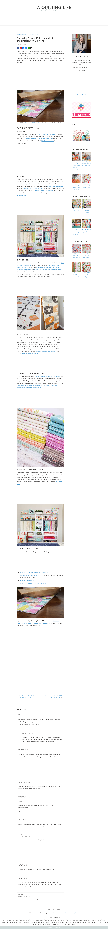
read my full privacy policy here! (68, 913)
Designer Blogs (58, 927)
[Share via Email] (29, 48)
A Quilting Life (54, 8)
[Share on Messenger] (23, 48)
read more (81, 70)
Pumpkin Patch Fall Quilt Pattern (30, 575)
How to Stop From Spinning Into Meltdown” (39, 138)
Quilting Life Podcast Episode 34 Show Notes (34, 572)
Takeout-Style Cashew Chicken (32, 188)
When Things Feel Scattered (46, 134)
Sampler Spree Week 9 (27, 580)
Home (19, 34)
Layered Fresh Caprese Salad (44, 190)
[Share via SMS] (26, 48)
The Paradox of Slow (48, 141)
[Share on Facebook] (18, 48)
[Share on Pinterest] (21, 48)
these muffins (21, 195)
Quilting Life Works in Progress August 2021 (34, 583)
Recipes (24, 34)
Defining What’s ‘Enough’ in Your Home (47, 376)
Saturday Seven (33, 34)
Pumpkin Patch (31, 333)
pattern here (52, 351)
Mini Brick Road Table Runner (32, 122)
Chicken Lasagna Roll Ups (55, 186)
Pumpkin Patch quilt (41, 351)
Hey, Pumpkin (44, 333)
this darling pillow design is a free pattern (47, 270)
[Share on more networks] (31, 48)
